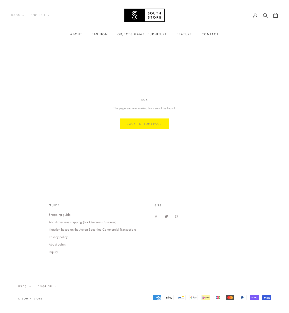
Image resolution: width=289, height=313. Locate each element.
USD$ (15, 15)
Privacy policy (58, 237)
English (38, 15)
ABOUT (76, 34)
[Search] (265, 15)
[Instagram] (176, 216)
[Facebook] (156, 216)
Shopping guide (59, 214)
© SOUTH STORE (30, 298)
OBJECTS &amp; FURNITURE (142, 34)
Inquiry (53, 252)
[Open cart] (275, 15)
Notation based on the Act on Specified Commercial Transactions (92, 229)
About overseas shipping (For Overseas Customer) (82, 222)
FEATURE (184, 34)
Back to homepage (144, 124)
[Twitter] (166, 216)
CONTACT (210, 34)
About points (57, 244)
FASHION (100, 34)
